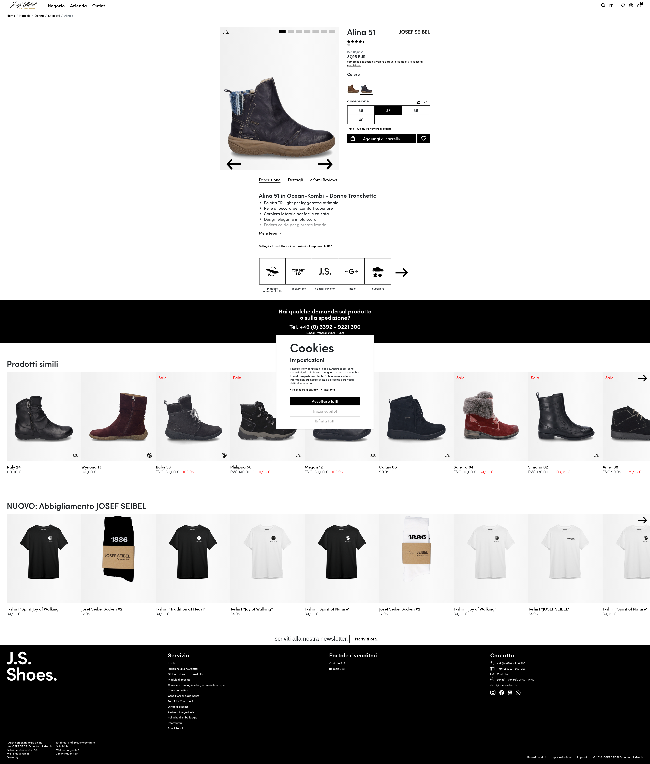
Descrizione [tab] (269, 179)
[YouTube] (510, 692)
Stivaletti (54, 16)
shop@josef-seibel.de (503, 685)
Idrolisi (172, 663)
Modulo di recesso (179, 679)
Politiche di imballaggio (182, 717)
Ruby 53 (163, 467)
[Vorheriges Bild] (233, 164)
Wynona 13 (91, 467)
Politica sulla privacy (305, 389)
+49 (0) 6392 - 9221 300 (330, 326)
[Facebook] (501, 692)
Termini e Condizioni (180, 701)
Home (11, 16)
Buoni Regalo (176, 728)
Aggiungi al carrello (381, 138)
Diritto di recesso (178, 706)
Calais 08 (388, 467)
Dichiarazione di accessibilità (186, 674)
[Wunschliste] (623, 5)
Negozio (24, 16)
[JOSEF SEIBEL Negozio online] (24, 4)
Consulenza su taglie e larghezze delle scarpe (196, 685)
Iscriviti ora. (366, 639)
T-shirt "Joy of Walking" (251, 609)
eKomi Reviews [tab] (323, 179)
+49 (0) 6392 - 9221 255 (511, 668)
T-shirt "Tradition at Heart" (180, 609)
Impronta (583, 757)
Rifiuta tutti (325, 420)
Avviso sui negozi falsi (181, 712)
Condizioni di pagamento (183, 695)
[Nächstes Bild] (325, 164)
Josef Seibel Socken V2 (101, 609)
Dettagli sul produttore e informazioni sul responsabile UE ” (295, 246)
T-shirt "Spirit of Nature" (327, 609)
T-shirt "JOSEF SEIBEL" (548, 609)
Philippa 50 (241, 467)
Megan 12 (314, 467)
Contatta (502, 674)
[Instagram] (493, 692)
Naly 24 (14, 467)
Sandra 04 (463, 467)
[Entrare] (631, 5)
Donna (39, 16)
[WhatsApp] (518, 692)
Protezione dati (536, 757)
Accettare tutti (325, 401)
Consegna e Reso (178, 690)
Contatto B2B (337, 663)
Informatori (175, 723)
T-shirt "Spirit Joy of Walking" (33, 609)
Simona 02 (538, 467)
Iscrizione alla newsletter (183, 668)
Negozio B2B (337, 668)
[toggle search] (603, 5)
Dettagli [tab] (295, 179)
